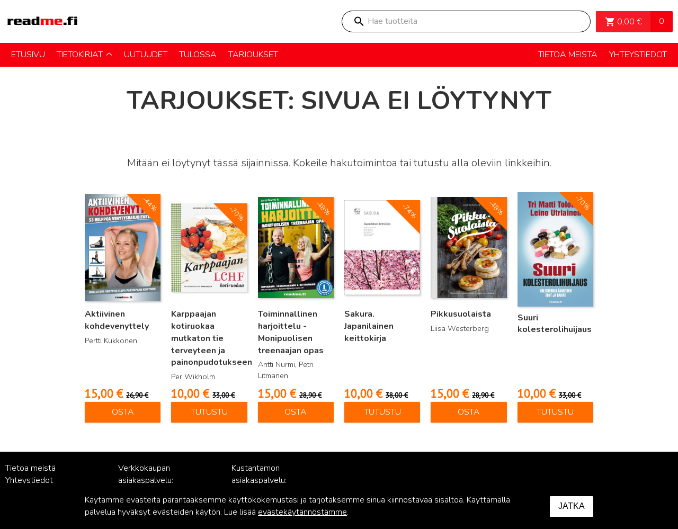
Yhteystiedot (29, 480)
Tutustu (209, 412)
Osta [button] (123, 412)
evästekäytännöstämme (302, 512)
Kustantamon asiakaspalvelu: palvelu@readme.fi (265, 480)
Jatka (571, 505)
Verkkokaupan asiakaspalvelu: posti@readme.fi (148, 480)
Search (358, 21)
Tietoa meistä (30, 468)
